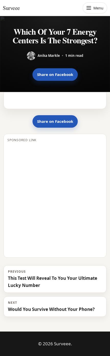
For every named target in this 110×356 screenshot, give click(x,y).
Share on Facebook (55, 74)
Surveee (11, 7)
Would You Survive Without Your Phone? (51, 306)
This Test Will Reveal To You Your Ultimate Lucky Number (52, 278)
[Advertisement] (55, 199)
